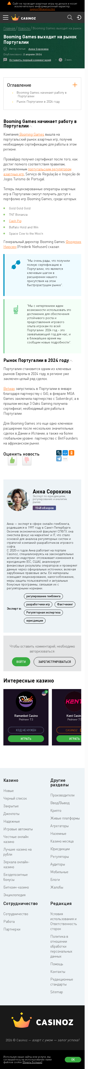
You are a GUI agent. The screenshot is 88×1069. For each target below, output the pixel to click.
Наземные (58, 833)
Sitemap (56, 992)
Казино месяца (62, 841)
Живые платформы (65, 818)
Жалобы (56, 887)
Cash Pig (15, 221)
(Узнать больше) (32, 1062)
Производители (62, 795)
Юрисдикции (60, 849)
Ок (73, 1059)
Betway (9, 388)
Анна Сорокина (38, 48)
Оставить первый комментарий (30, 59)
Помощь (56, 964)
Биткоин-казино (16, 887)
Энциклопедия (14, 895)
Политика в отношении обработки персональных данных (61, 946)
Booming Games (31, 134)
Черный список (15, 798)
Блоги (55, 879)
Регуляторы (59, 856)
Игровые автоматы (18, 829)
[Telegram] (59, 458)
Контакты (57, 971)
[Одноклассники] (71, 453)
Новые (8, 790)
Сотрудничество (15, 914)
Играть (26, 738)
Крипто (55, 810)
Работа (9, 921)
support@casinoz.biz (42, 9)
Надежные (11, 821)
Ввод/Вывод (59, 803)
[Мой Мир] (65, 453)
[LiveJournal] (59, 453)
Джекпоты (11, 813)
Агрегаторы (59, 826)
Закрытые (11, 806)
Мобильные (59, 872)
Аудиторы (57, 864)
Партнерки (11, 929)
